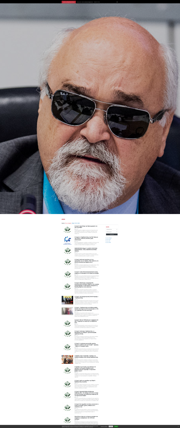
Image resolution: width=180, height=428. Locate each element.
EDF (75, 223)
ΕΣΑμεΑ (73, 223)
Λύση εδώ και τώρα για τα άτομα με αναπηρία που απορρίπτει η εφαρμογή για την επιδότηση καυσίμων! (86, 418)
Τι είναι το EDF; (108, 239)
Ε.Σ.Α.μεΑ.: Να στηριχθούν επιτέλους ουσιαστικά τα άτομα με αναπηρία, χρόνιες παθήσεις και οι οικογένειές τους (86, 405)
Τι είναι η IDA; (107, 240)
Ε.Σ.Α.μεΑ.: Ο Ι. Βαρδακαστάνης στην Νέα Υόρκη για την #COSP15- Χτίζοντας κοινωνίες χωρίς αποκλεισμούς (86, 238)
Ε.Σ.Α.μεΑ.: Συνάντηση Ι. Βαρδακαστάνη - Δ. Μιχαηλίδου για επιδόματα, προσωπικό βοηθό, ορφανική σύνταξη (85, 332)
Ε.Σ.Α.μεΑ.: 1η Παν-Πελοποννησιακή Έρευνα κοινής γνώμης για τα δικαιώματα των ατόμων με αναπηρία (87, 272)
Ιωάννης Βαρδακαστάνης (69, 2)
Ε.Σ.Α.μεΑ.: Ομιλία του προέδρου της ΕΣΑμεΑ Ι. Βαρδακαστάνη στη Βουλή (85, 381)
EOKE (79, 223)
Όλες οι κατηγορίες (68, 223)
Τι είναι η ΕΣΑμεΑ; (108, 237)
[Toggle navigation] (117, 2)
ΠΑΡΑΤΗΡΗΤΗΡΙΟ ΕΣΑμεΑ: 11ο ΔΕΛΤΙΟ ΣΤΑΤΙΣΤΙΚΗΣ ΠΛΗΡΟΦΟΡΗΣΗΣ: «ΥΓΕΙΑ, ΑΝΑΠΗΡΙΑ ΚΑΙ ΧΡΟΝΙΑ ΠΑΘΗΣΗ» (86, 250)
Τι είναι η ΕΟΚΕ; (108, 242)
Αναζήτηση (112, 234)
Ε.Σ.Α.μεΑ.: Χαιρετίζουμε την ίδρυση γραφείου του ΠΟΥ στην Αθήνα (86, 226)
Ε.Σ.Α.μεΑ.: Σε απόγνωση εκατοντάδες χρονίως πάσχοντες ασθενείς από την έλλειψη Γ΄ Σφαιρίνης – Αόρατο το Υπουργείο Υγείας (86, 345)
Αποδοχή (116, 426)
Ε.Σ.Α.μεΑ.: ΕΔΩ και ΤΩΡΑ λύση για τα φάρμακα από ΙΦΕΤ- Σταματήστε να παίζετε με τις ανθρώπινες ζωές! (86, 321)
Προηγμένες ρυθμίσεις (104, 426)
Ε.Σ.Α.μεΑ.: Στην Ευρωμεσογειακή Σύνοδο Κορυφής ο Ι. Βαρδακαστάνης (86, 297)
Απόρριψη (110, 426)
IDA (76, 223)
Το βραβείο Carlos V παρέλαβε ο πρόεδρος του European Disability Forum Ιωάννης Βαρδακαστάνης (86, 356)
